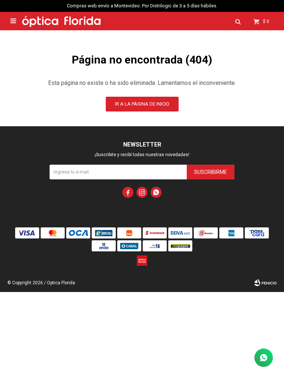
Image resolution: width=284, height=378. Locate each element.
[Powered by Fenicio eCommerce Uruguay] (265, 282)
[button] (238, 21)
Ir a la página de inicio (142, 104)
